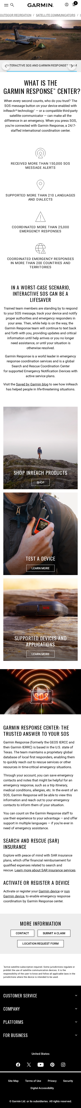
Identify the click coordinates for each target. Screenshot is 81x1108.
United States (40, 1054)
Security (68, 1080)
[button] (40, 691)
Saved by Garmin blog (32, 384)
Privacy (52, 1080)
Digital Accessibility (42, 1088)
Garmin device (49, 891)
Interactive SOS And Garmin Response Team (80, 15)
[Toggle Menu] (2, 4)
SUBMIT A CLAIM (54, 933)
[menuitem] (12, 5)
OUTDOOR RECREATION (15, 15)
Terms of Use (33, 1080)
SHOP (40, 482)
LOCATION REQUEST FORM (40, 943)
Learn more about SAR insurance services (45, 870)
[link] (40, 40)
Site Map (13, 1080)
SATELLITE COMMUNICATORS (55, 15)
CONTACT (22, 933)
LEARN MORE (40, 568)
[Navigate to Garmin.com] (40, 5)
